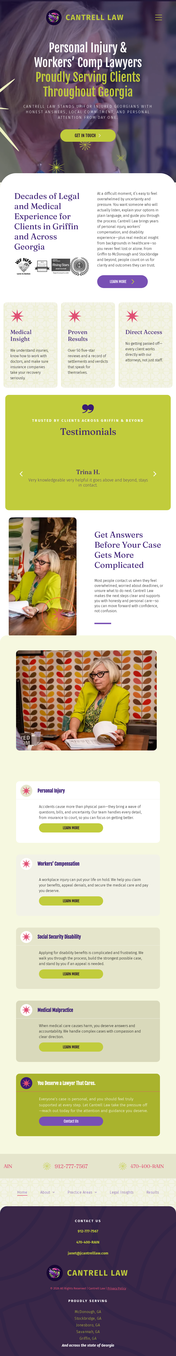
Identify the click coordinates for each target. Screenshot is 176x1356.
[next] (155, 473)
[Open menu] (158, 17)
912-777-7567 (88, 1231)
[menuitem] (22, 1192)
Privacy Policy (116, 1288)
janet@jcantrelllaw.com (88, 1253)
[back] (21, 473)
